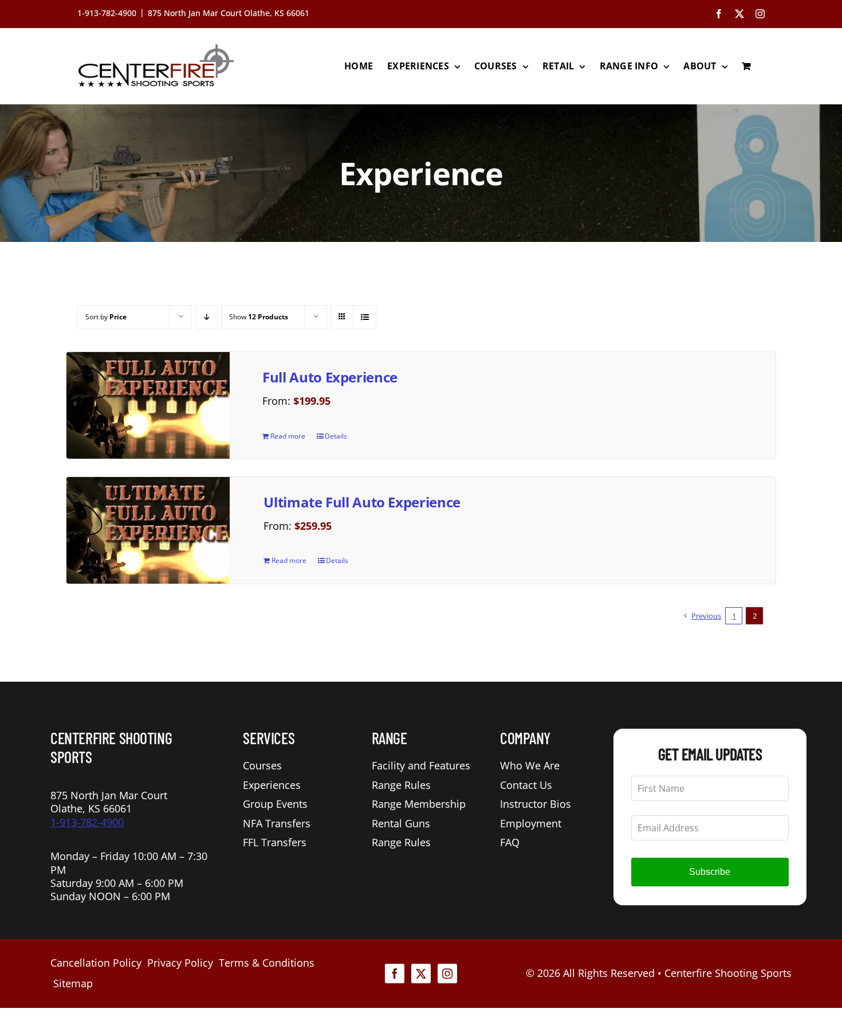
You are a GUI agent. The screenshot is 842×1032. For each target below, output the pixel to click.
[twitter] (421, 973)
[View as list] (364, 317)
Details (336, 436)
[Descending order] (206, 317)
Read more (287, 436)
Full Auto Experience (330, 377)
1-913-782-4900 (87, 822)
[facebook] (394, 973)
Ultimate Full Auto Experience (362, 501)
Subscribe (709, 872)
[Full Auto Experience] (148, 405)
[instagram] (447, 973)
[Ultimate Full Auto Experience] (148, 530)
